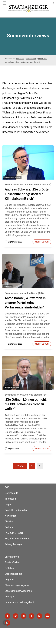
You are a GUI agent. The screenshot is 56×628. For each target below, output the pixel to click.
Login (8, 504)
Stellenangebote (13, 573)
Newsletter (10, 515)
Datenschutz (11, 493)
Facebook (7, 616)
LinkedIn (47, 616)
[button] (5, 622)
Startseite (20, 58)
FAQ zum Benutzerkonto (17, 538)
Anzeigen (9, 596)
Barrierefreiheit (12, 562)
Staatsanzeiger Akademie (18, 590)
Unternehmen (12, 556)
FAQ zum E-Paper (14, 532)
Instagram (23, 616)
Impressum (11, 498)
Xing (39, 616)
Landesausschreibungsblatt (19, 602)
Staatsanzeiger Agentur (17, 585)
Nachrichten (31, 58)
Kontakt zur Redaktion (16, 510)
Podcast (9, 527)
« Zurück (20, 466)
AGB (7, 487)
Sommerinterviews (24, 62)
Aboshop (9, 521)
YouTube (31, 616)
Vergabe (9, 579)
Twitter (15, 616)
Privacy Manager (14, 544)
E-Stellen (9, 568)
